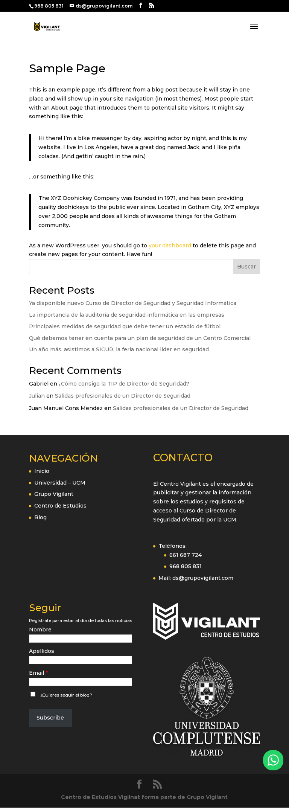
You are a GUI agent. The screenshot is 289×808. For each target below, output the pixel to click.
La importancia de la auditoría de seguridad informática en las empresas (126, 314)
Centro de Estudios (60, 505)
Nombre (40, 629)
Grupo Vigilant (53, 494)
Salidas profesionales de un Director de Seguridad (122, 395)
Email (36, 672)
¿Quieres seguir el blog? (66, 695)
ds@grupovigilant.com (202, 578)
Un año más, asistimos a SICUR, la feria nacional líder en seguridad (119, 349)
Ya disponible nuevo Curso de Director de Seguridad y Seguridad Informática (132, 303)
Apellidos (41, 651)
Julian (37, 395)
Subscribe (50, 717)
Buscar (246, 266)
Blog (40, 517)
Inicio (41, 471)
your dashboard (170, 245)
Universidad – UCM (59, 482)
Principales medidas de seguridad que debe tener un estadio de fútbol (125, 326)
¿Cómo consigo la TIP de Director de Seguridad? (124, 383)
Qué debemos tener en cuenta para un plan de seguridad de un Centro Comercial (140, 338)
